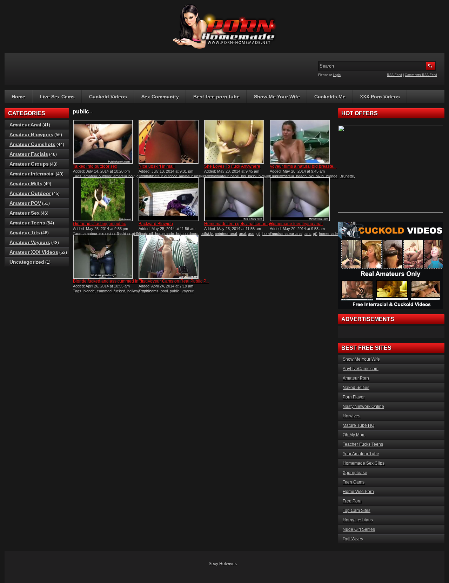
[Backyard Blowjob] (169, 199)
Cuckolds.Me (330, 96)
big (243, 176)
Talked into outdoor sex (95, 166)
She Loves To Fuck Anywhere (232, 166)
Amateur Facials (28, 154)
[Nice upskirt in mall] (169, 142)
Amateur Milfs (25, 183)
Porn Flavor (354, 397)
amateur (221, 176)
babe (234, 176)
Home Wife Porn (358, 491)
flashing (123, 233)
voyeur (188, 291)
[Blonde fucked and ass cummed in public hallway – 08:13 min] (103, 257)
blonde (331, 176)
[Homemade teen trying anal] (300, 199)
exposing (107, 233)
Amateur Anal (25, 124)
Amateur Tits (24, 232)
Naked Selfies (356, 387)
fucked (119, 291)
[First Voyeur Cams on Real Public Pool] (169, 257)
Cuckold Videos (108, 96)
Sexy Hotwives (223, 563)
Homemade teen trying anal (296, 223)
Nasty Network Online (363, 406)
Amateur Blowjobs (31, 134)
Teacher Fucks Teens (363, 444)
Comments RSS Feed (421, 75)
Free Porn (352, 501)
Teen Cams (353, 482)
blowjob (265, 176)
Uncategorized (26, 262)
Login (337, 75)
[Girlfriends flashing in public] (103, 199)
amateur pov (123, 176)
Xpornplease (355, 472)
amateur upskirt (192, 176)
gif (151, 233)
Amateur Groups (29, 164)
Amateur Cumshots (32, 144)
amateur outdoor (97, 176)
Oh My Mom (354, 434)
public (175, 291)
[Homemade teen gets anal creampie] (234, 199)
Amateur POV (25, 203)
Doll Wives (353, 538)
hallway (133, 291)
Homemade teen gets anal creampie (239, 223)
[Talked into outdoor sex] (103, 142)
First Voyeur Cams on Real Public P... (174, 281)
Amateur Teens (27, 222)
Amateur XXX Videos (33, 252)
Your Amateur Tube (361, 453)
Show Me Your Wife (277, 96)
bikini (252, 176)
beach (301, 176)
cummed (104, 291)
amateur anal (226, 233)
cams (154, 291)
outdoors (191, 233)
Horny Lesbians (358, 520)
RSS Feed (394, 75)
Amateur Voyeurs (29, 242)
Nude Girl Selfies (359, 529)
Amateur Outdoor (30, 193)
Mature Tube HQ (358, 425)
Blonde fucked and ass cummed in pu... (110, 281)
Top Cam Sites (356, 510)
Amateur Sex (24, 213)
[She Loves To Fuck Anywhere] (234, 142)
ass (251, 233)
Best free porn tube (216, 96)
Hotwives (351, 416)
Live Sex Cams (57, 96)
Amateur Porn (356, 378)
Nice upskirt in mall (157, 166)
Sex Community (160, 96)
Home (18, 96)
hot (178, 233)
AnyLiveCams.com (360, 368)
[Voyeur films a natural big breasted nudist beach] (300, 142)
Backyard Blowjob (156, 223)
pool (164, 291)
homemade (164, 233)
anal (242, 233)
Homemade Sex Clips (363, 463)
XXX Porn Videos (380, 96)
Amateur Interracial (32, 173)
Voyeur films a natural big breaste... (303, 166)
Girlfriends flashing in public (99, 223)
